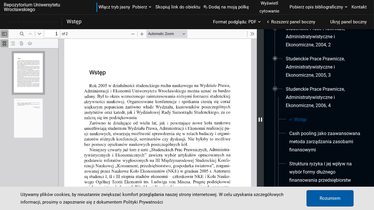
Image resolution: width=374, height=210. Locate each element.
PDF (252, 21)
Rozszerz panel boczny (293, 21)
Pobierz (139, 7)
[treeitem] (319, 37)
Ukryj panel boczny (348, 21)
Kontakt (359, 7)
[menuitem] (324, 37)
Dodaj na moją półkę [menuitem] (229, 7)
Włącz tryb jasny (114, 7)
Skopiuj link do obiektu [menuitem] (177, 7)
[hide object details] (260, 119)
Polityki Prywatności (143, 202)
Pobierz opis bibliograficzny (316, 7)
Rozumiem (330, 198)
